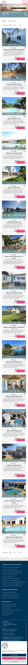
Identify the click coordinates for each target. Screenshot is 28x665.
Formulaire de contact (8, 634)
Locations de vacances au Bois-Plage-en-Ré (11, 571)
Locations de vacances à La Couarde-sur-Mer (11, 572)
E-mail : (11, 629)
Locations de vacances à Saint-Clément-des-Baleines (13, 582)
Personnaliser (14, 661)
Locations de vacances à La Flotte (9, 574)
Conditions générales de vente (9, 624)
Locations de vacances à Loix (8, 576)
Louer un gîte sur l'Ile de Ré (8, 611)
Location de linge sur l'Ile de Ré (8, 606)
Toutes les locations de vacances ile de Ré (11, 567)
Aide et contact (5, 615)
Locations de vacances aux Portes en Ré (10, 578)
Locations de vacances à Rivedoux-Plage (11, 580)
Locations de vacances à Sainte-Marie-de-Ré (11, 583)
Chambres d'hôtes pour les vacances (10, 596)
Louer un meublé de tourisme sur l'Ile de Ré (11, 609)
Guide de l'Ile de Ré (6, 608)
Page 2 (15, 25)
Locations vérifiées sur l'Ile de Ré (9, 592)
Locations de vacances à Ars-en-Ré (9, 569)
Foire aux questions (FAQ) (7, 613)
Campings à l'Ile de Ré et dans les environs (11, 597)
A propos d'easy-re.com (8, 623)
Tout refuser (14, 658)
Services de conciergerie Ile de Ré (9, 604)
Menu (25, 1)
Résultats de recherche (21, 8)
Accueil (13, 8)
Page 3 (19, 25)
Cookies (4, 626)
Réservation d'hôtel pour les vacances (10, 594)
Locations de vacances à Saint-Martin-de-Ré (11, 585)
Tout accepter (14, 655)
